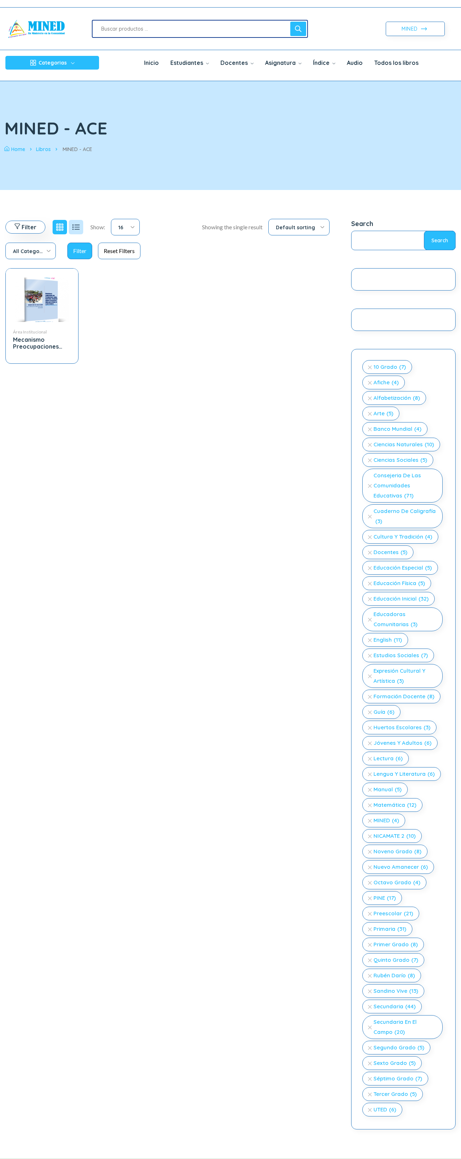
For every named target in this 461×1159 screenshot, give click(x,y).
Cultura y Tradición (402, 536)
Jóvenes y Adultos (402, 742)
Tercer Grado (395, 1094)
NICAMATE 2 (394, 835)
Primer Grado (395, 944)
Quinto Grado (395, 959)
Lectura (388, 758)
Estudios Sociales (400, 655)
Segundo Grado (398, 1047)
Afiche (386, 382)
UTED (384, 1109)
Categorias (53, 62)
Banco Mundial (397, 428)
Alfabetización (396, 397)
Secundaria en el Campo (395, 1026)
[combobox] (125, 227)
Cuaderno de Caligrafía (404, 516)
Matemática (394, 804)
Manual (387, 789)
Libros (43, 149)
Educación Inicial (401, 598)
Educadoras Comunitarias (395, 619)
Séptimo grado (397, 1078)
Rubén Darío (394, 975)
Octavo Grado (396, 882)
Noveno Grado (397, 851)
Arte (383, 413)
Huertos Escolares (401, 727)
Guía (383, 711)
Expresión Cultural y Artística (399, 675)
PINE (384, 897)
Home (18, 149)
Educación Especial (402, 567)
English (387, 639)
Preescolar (393, 913)
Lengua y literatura (404, 773)
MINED (410, 29)
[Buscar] (298, 29)
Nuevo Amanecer (400, 866)
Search (362, 224)
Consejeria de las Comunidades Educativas (397, 485)
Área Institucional (30, 332)
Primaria (389, 928)
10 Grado (389, 366)
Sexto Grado (394, 1063)
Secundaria (394, 1006)
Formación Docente (403, 696)
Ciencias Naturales (403, 444)
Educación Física (399, 583)
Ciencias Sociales (400, 459)
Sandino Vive (395, 990)
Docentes (390, 552)
